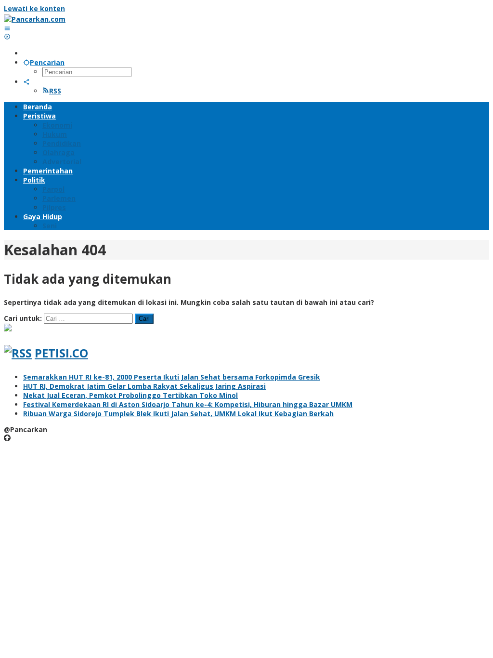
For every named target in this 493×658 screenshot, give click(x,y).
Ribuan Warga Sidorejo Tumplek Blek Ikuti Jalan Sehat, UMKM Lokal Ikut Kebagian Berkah (178, 413)
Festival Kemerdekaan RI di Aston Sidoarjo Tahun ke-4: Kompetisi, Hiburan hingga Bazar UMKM (187, 404)
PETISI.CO (61, 353)
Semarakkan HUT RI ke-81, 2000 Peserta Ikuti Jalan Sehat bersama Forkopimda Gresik (171, 377)
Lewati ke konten (34, 8)
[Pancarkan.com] (34, 19)
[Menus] (7, 28)
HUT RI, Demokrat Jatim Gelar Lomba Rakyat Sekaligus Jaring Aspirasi (144, 386)
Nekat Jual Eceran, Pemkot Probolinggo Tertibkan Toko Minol (130, 395)
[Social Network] (26, 81)
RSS (55, 90)
